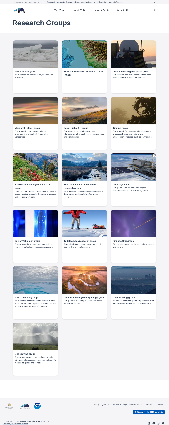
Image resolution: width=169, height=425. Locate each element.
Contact (160, 405)
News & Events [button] (101, 10)
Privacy (96, 405)
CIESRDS (140, 405)
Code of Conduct (114, 405)
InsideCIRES (150, 405)
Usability (132, 405)
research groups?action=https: (26, 2)
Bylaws (103, 405)
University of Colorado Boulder (15, 424)
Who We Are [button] (60, 10)
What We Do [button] (80, 10)
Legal (125, 405)
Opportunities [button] (123, 10)
